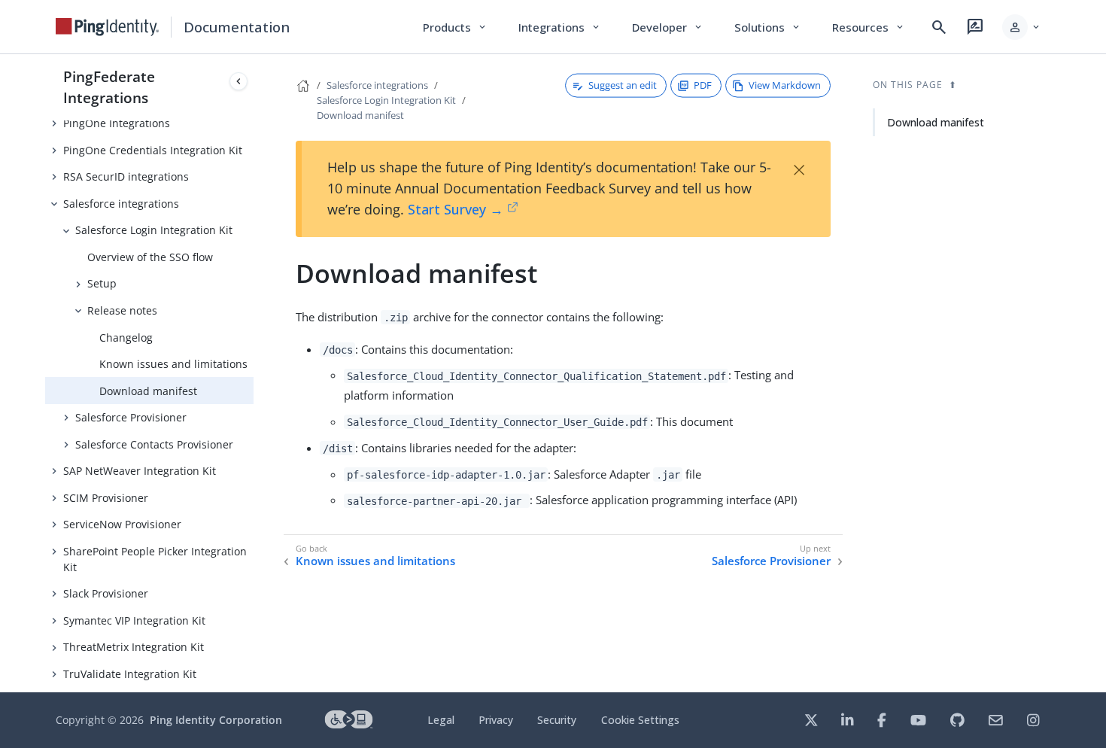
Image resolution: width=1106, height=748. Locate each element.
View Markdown (785, 85)
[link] (108, 27)
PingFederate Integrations (109, 87)
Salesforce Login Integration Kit (153, 230)
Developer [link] (668, 27)
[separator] (253, 373)
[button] (1022, 27)
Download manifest (148, 391)
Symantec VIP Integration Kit (134, 620)
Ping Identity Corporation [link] (216, 720)
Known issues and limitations (173, 364)
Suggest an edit (622, 85)
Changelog (126, 337)
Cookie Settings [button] (640, 720)
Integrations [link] (560, 27)
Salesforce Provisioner (131, 417)
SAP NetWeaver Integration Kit (139, 471)
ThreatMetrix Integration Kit (133, 647)
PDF (703, 85)
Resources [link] (869, 27)
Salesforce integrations (121, 203)
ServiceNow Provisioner (122, 524)
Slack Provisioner (105, 593)
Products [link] (455, 27)
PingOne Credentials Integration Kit (152, 150)
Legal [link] (440, 720)
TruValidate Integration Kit (129, 674)
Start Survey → (455, 209)
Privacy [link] (496, 720)
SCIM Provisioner (105, 498)
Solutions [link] (768, 27)
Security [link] (556, 720)
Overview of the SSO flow (150, 257)
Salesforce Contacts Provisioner (154, 444)
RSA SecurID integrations (126, 176)
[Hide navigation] (238, 81)
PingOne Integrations (116, 123)
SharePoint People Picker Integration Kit (155, 559)
